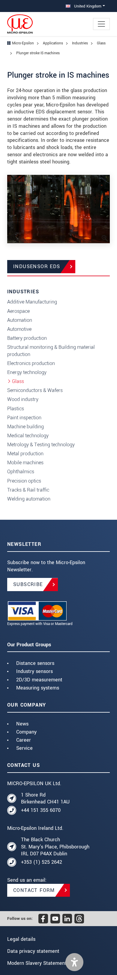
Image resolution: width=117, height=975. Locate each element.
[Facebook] (43, 918)
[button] (74, 962)
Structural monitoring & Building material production (51, 351)
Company (26, 732)
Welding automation (28, 498)
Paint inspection (24, 417)
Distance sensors (35, 663)
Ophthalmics (20, 471)
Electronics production (31, 363)
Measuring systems (37, 688)
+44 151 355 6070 (41, 810)
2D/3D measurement (39, 680)
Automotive (19, 329)
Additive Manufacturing (32, 301)
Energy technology (26, 372)
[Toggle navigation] (101, 24)
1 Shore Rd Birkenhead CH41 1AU (45, 798)
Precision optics (24, 480)
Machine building (25, 426)
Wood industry (22, 399)
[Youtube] (55, 918)
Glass (18, 381)
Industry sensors (34, 671)
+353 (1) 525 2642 (41, 862)
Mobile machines (25, 462)
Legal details (21, 939)
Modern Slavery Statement (37, 963)
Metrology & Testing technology (41, 444)
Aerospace (18, 311)
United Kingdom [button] (87, 6)
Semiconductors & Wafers (35, 390)
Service (24, 748)
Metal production (25, 453)
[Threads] (79, 918)
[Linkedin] (67, 918)
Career (23, 740)
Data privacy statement (33, 951)
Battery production (27, 338)
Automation (19, 320)
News (22, 724)
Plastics (15, 408)
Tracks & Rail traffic (28, 489)
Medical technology (28, 435)
